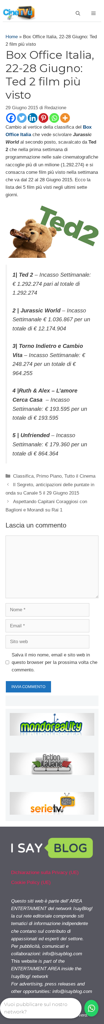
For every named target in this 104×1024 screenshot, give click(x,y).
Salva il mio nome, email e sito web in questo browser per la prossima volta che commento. (54, 662)
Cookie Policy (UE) (31, 882)
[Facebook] (11, 118)
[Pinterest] (43, 118)
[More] (65, 118)
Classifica (23, 476)
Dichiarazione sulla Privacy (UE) (45, 872)
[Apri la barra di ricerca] (78, 14)
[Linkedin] (32, 118)
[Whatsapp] (54, 118)
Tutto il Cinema (79, 476)
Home (12, 36)
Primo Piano (49, 476)
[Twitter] (22, 118)
